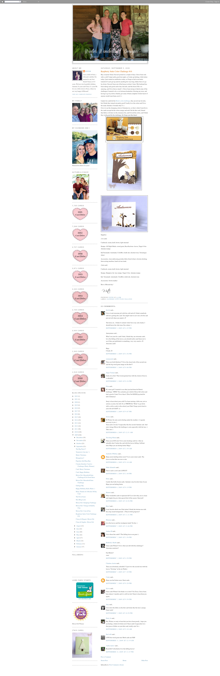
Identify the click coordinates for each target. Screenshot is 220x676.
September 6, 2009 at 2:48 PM (119, 473)
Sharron (108, 492)
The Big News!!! (81, 449)
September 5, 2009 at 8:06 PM (119, 367)
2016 (76, 414)
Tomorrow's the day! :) (83, 452)
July (77, 529)
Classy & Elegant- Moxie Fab (85, 519)
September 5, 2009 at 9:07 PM (119, 411)
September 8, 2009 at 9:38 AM (119, 629)
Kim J (108, 506)
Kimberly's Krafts (111, 543)
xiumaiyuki (109, 359)
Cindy (108, 577)
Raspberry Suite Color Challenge (119, 299)
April (78, 538)
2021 (76, 399)
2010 (76, 432)
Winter (88, 71)
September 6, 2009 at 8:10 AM (119, 462)
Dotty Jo (108, 618)
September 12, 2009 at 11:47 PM (120, 652)
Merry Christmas (81, 455)
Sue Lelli (109, 634)
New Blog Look (81, 500)
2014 (76, 420)
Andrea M (109, 531)
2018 (76, 408)
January (79, 547)
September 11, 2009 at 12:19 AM (120, 640)
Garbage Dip (80, 486)
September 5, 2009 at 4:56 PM (119, 354)
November (79, 440)
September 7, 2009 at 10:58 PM (119, 613)
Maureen (108, 520)
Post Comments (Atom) (116, 665)
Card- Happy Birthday (83, 472)
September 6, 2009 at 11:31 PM (119, 515)
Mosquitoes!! (80, 458)
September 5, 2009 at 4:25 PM (119, 328)
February (79, 544)
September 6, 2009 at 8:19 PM (119, 487)
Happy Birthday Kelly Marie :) (85, 489)
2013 (76, 423)
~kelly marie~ (110, 646)
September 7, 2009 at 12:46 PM (119, 526)
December (79, 437)
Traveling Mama (111, 437)
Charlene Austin (111, 563)
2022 (76, 396)
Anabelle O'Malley (112, 454)
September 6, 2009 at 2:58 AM (119, 448)
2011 (76, 429)
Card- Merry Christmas (83, 469)
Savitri (108, 310)
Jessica (108, 417)
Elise (107, 386)
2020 (76, 402)
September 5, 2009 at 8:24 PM (119, 381)
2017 (76, 411)
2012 (76, 426)
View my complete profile (82, 94)
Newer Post (104, 660)
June (78, 532)
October (79, 443)
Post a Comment (106, 657)
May (78, 535)
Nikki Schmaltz (111, 467)
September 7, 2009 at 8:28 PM (119, 583)
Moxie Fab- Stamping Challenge (86, 503)
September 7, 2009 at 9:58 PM (119, 599)
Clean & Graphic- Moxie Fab (85, 522)
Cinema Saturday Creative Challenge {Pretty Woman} (85, 465)
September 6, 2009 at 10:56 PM (119, 501)
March (78, 541)
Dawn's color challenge (123, 101)
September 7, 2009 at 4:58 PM (119, 558)
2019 (76, 405)
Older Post (144, 660)
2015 (76, 417)
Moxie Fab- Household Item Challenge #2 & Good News (85, 476)
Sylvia (108, 588)
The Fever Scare (81, 497)
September (79, 446)
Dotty (108, 479)
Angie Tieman (110, 373)
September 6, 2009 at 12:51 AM (119, 432)
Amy (107, 604)
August (78, 526)
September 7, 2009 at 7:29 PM (119, 572)
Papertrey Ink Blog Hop (83, 461)
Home (124, 660)
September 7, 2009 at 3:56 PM (119, 537)
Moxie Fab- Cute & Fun (83, 511)
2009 (76, 435)
